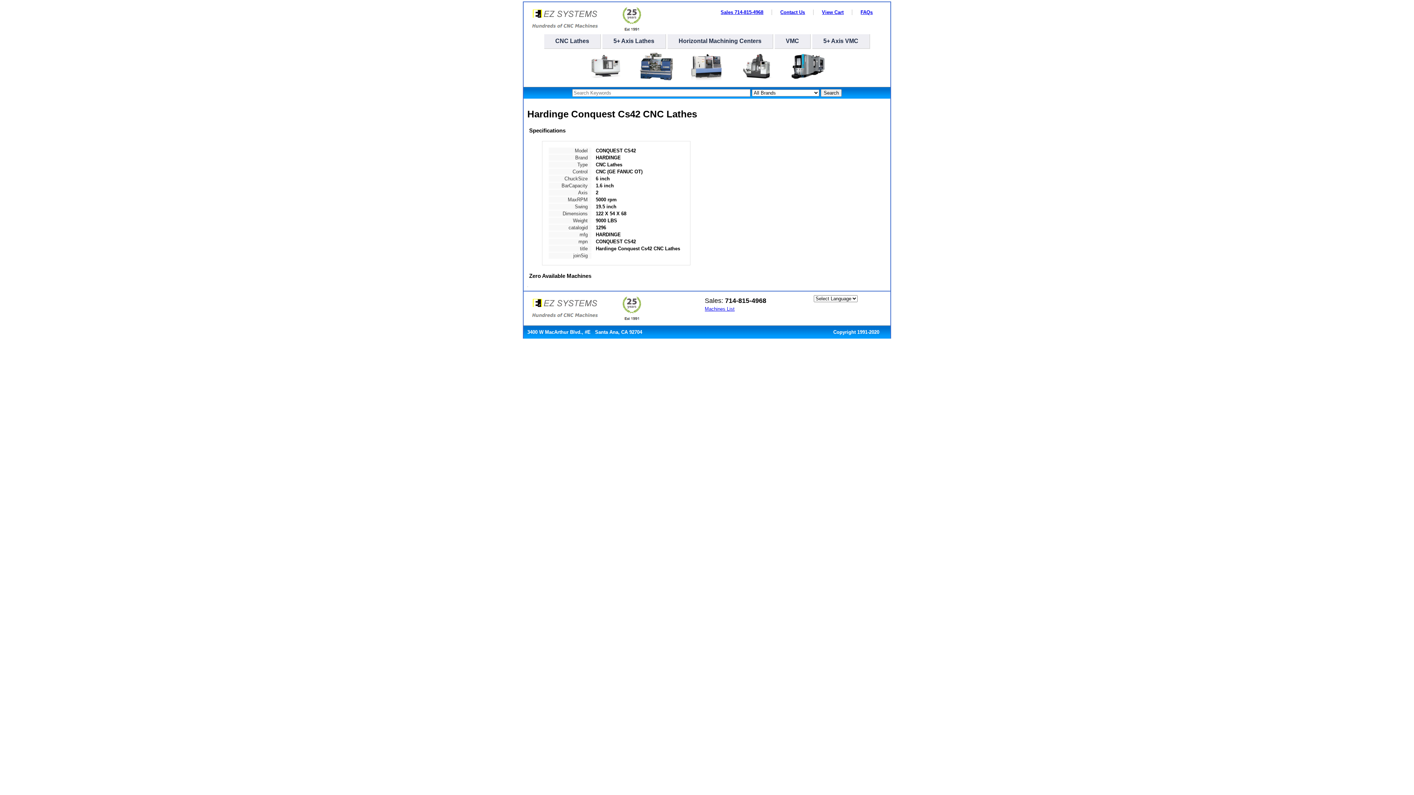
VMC (792, 41)
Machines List (720, 309)
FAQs (867, 12)
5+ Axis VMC (840, 41)
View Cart (833, 12)
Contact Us (792, 12)
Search (831, 93)
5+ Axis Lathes (633, 41)
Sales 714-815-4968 (742, 12)
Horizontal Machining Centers (720, 41)
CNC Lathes (572, 41)
